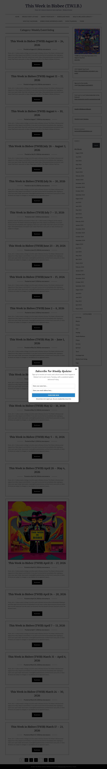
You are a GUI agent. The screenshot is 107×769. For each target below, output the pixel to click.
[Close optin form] (76, 370)
